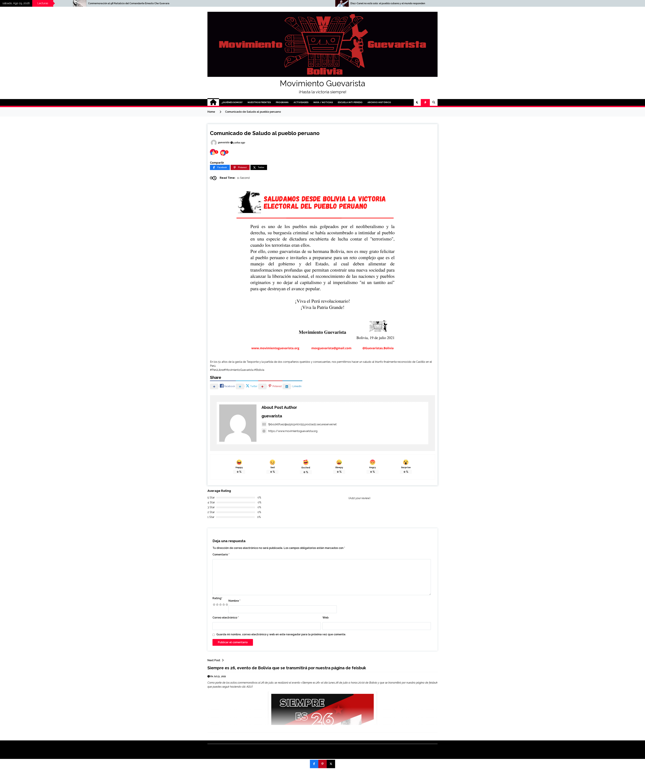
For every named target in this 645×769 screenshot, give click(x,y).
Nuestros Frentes (259, 102)
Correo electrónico (225, 617)
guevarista (272, 416)
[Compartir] (314, 764)
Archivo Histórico (379, 102)
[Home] (213, 102)
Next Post (213, 660)
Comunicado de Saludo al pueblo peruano (264, 133)
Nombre (234, 600)
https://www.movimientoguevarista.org (292, 431)
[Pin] (322, 764)
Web (325, 617)
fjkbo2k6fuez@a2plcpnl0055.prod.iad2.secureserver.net (302, 424)
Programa (282, 102)
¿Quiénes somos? (232, 102)
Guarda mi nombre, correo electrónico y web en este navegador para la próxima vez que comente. (281, 634)
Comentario (220, 554)
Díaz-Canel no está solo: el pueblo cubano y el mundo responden (213, 3)
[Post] (331, 764)
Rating (217, 598)
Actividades (301, 102)
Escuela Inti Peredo (350, 102)
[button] (417, 102)
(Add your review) (359, 498)
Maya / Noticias (323, 102)
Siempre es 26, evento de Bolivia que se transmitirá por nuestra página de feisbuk (286, 667)
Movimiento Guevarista (322, 83)
